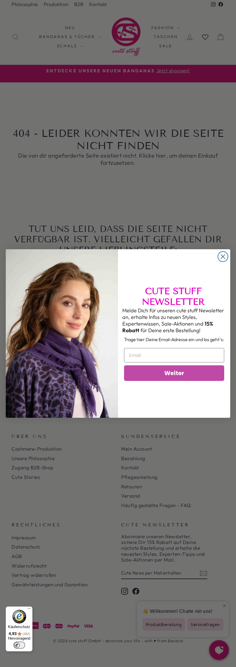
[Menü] (29, 609)
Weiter (174, 373)
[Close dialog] (223, 257)
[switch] (19, 645)
